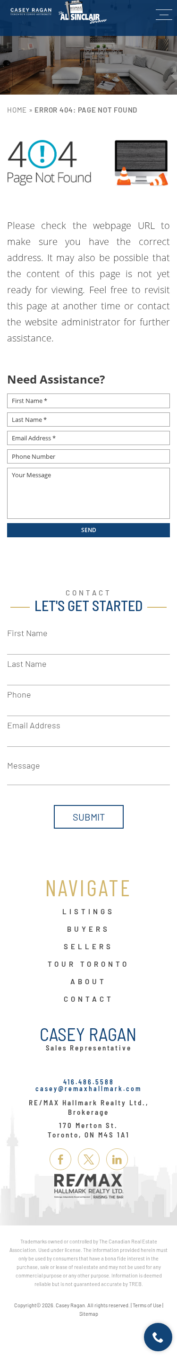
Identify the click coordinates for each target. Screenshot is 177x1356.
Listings (88, 912)
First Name (27, 633)
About (88, 982)
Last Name (27, 663)
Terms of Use (147, 1305)
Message (23, 765)
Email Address (33, 725)
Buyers (88, 929)
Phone (19, 694)
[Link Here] (58, 12)
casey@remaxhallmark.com (88, 1089)
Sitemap (88, 1314)
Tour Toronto (88, 964)
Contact (89, 999)
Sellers (88, 947)
